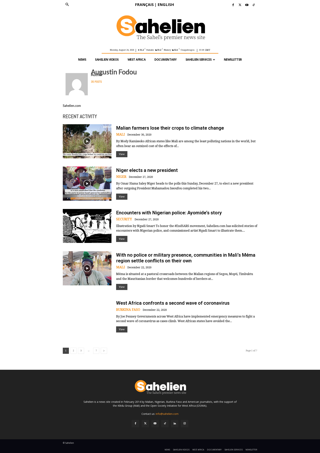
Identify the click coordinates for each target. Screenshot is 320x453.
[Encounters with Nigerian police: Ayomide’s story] (87, 226)
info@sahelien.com (167, 414)
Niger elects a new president (147, 170)
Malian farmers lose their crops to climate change (170, 128)
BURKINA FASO (128, 309)
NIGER (121, 176)
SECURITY (124, 219)
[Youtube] (246, 5)
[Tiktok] (253, 5)
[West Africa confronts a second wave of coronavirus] (87, 316)
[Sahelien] (160, 27)
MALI (120, 134)
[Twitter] (239, 5)
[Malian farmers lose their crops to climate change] (87, 141)
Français (144, 4)
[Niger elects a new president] (87, 184)
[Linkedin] (174, 423)
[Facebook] (233, 5)
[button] (67, 4)
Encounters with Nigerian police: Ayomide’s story (169, 212)
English (166, 4)
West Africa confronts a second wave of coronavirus (172, 303)
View (122, 154)
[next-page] (104, 351)
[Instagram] (184, 423)
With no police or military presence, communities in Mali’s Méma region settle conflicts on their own (185, 257)
